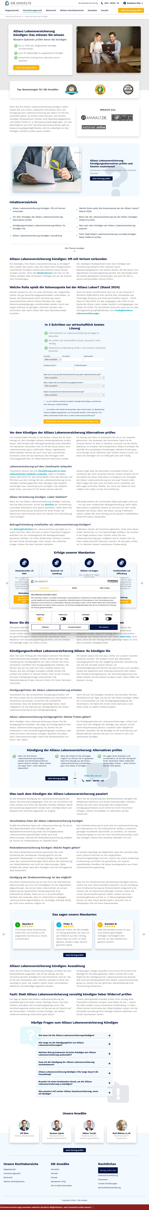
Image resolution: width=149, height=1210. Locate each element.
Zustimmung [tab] (44, 588)
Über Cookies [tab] (105, 588)
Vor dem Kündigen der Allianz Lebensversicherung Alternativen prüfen (38, 218)
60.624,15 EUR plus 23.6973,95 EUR (24, 599)
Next (141, 583)
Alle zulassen (103, 627)
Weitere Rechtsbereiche (72, 10)
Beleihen (49, 504)
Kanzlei (104, 10)
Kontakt (54, 1173)
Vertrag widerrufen (108, 1170)
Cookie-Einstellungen (107, 1183)
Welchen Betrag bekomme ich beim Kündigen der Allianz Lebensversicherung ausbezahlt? (67, 1053)
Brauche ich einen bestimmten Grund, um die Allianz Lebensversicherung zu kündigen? (65, 1082)
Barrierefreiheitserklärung (109, 1187)
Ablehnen (45, 627)
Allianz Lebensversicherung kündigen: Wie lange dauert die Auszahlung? (68, 1073)
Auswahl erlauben (74, 627)
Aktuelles (92, 10)
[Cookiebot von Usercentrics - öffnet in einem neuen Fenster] (109, 581)
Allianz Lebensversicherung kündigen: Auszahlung (37, 235)
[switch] (63, 618)
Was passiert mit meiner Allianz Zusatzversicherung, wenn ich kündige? (68, 1092)
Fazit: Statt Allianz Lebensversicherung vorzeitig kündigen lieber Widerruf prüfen (107, 235)
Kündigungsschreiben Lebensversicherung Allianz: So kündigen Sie (39, 227)
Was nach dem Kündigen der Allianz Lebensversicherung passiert (107, 227)
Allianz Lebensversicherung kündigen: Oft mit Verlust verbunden (39, 209)
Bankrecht (51, 10)
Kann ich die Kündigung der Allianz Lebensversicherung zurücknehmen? (66, 1063)
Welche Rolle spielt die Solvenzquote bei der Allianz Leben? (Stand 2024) (109, 209)
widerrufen (125, 636)
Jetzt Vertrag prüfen (131, 10)
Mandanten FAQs (58, 1181)
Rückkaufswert (44, 273)
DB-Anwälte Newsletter (61, 1185)
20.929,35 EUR (121, 602)
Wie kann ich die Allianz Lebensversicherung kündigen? (66, 1035)
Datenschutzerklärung (84, 415)
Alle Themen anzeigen (74, 248)
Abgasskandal (12, 10)
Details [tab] (74, 588)
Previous (7, 583)
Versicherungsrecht (32, 10)
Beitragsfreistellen (23, 529)
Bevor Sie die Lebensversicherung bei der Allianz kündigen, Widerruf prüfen (108, 218)
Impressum (103, 1179)
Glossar (54, 1177)
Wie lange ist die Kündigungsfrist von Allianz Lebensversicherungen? (61, 1043)
